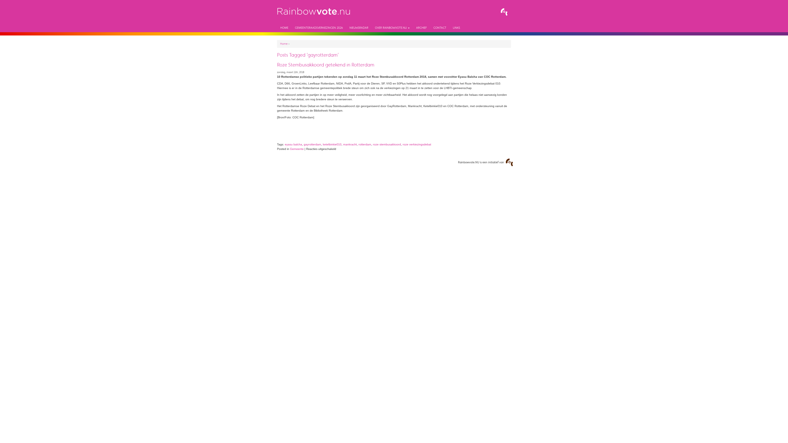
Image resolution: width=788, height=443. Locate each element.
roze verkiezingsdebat (417, 144)
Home (284, 28)
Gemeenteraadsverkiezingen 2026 (319, 28)
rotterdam (364, 144)
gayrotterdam (312, 144)
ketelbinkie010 (332, 144)
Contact (439, 28)
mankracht (350, 144)
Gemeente (297, 149)
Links (456, 28)
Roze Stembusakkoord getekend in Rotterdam (325, 65)
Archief (421, 28)
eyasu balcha (293, 144)
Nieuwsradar (358, 28)
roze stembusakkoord (387, 144)
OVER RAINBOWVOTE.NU (391, 28)
